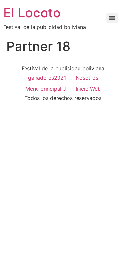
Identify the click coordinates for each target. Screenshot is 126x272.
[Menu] (112, 18)
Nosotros (87, 77)
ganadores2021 (47, 77)
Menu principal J (46, 88)
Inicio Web (88, 88)
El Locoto (32, 13)
